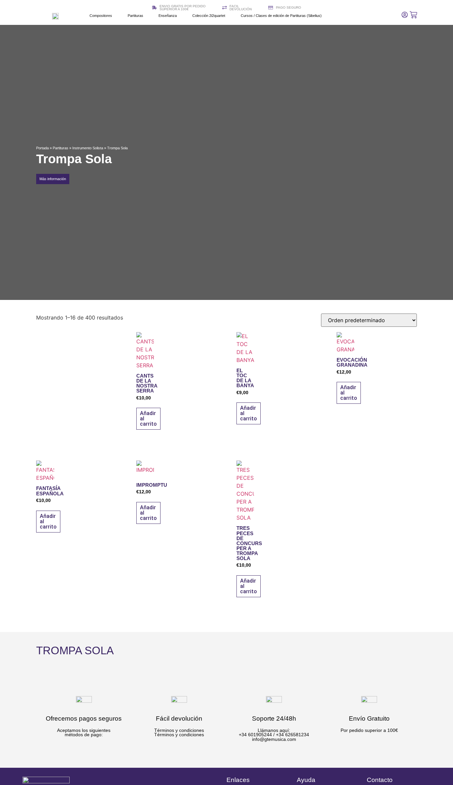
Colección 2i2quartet (208, 16)
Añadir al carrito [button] (148, 418)
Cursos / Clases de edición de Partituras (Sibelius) (281, 16)
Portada (42, 148)
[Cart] (413, 15)
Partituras (135, 16)
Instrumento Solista (87, 148)
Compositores (101, 16)
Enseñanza (168, 16)
